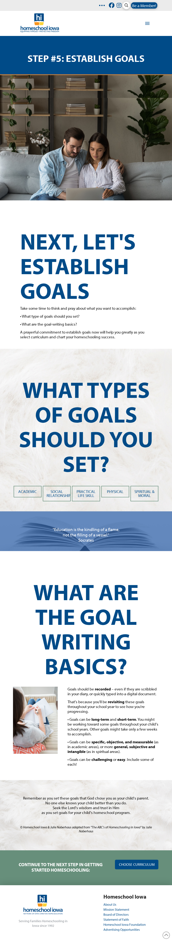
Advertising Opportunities (121, 929)
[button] (126, 5)
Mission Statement (116, 909)
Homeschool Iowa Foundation (124, 924)
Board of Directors (116, 914)
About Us (110, 904)
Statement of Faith (116, 919)
